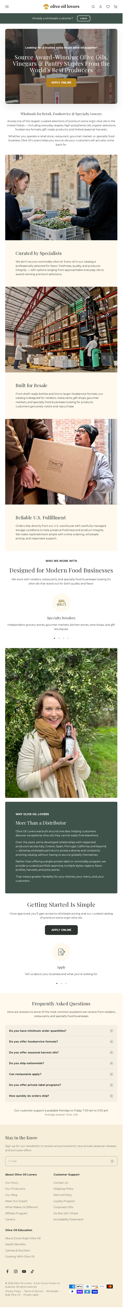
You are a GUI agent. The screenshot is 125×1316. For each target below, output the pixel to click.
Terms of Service (33, 1291)
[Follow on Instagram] (16, 1271)
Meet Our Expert (16, 1201)
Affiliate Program (16, 1213)
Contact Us (61, 1182)
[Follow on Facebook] (7, 1271)
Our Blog (11, 1195)
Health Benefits (15, 1244)
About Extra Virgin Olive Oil (23, 1238)
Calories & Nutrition (17, 1250)
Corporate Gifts (63, 1207)
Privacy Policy (13, 1291)
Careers (10, 1219)
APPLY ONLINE (61, 82)
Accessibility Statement (68, 1219)
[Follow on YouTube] (24, 1271)
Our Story (11, 1182)
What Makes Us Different (21, 1207)
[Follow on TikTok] (32, 1271)
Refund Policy (63, 1195)
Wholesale (52, 1291)
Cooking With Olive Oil (20, 1256)
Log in (83, 18)
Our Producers (15, 1188)
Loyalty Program (64, 1201)
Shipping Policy (64, 1188)
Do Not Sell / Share (66, 1213)
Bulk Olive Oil (12, 1294)
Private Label (30, 1294)
